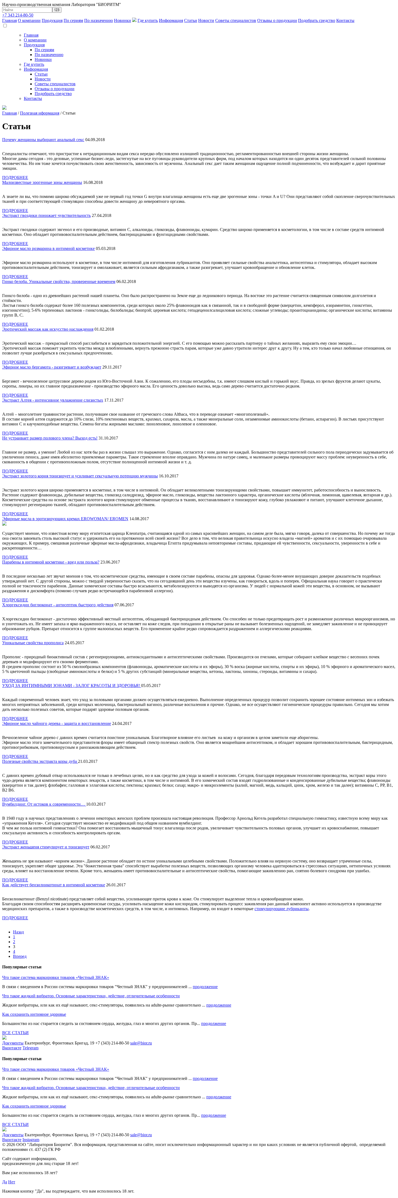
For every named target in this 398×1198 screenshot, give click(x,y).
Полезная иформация (39, 113)
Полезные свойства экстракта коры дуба (40, 761)
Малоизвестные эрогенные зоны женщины (42, 182)
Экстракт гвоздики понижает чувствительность (46, 215)
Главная (9, 20)
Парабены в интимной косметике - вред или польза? (50, 562)
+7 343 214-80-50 (17, 15)
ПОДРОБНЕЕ (15, 177)
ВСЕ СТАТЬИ (15, 1032)
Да (4, 1182)
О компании (29, 20)
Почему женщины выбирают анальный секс (43, 139)
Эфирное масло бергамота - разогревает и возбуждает (51, 367)
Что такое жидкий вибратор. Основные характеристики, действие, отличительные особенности (91, 996)
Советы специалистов (235, 20)
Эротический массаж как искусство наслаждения (47, 329)
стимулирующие (270, 908)
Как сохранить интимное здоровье (34, 1014)
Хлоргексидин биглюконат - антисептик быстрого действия (57, 605)
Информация (171, 20)
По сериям (73, 20)
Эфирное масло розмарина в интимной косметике (48, 248)
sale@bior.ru (141, 1043)
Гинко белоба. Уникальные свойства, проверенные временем (58, 281)
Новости (206, 20)
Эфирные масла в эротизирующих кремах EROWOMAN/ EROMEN (65, 518)
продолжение (205, 986)
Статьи (190, 20)
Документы (13, 1043)
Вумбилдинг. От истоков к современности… (44, 804)
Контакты (345, 20)
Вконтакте (11, 1048)
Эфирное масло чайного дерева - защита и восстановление (56, 723)
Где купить (148, 20)
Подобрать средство (316, 20)
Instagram (30, 1139)
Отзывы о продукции (277, 20)
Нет (11, 1182)
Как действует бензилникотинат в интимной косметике (53, 885)
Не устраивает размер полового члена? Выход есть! (49, 438)
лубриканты (297, 908)
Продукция (52, 20)
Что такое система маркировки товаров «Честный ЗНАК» (55, 977)
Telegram (30, 1048)
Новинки (122, 20)
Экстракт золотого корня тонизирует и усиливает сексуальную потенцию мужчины (80, 476)
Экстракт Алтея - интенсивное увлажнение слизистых (52, 400)
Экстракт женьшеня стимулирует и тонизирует (45, 847)
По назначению (98, 20)
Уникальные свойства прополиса (33, 642)
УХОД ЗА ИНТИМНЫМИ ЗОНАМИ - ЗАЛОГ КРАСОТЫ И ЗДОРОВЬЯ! (71, 685)
